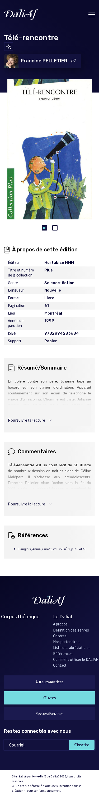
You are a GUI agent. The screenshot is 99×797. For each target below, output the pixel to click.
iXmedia (37, 776)
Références (63, 653)
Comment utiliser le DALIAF (75, 659)
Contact (60, 665)
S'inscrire (81, 744)
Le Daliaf (63, 616)
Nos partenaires (66, 641)
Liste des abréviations (71, 647)
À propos (60, 623)
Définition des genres (71, 630)
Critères (60, 635)
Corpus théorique (20, 616)
